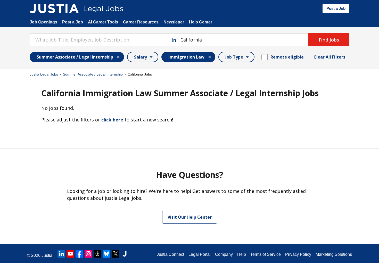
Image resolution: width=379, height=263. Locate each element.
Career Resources (141, 22)
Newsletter (173, 22)
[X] (115, 254)
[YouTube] (70, 254)
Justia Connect (170, 254)
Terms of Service (265, 254)
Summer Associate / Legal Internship (93, 74)
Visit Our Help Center (190, 217)
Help (241, 254)
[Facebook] (79, 254)
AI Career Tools (103, 22)
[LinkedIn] (61, 254)
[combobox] (99, 39)
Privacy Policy (298, 254)
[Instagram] (88, 254)
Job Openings (43, 22)
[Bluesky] (106, 254)
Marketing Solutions (334, 254)
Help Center (200, 22)
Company (224, 254)
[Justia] (54, 8)
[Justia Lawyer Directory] (124, 254)
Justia (47, 255)
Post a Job (335, 8)
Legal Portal (199, 254)
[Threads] (97, 254)
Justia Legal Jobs (44, 74)
